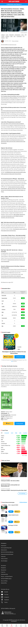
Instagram (6, 597)
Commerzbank (19, 36)
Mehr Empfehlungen (22, 493)
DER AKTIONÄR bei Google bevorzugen (8, 44)
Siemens (2, 441)
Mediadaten (3, 543)
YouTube (6, 594)
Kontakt (6, 591)
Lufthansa (7, 36)
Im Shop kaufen (19, 356)
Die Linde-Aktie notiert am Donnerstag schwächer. (12, 123)
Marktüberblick (4, 574)
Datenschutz (4, 549)
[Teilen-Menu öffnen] (21, 625)
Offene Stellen (4, 558)
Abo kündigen (4, 560)
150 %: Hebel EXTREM (13, 505)
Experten (3, 572)
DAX (14, 36)
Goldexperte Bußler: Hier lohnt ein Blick (10, 480)
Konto (12, 361)
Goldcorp (3, 34)
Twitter (6, 602)
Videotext (3, 556)
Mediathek (3, 567)
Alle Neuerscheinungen (23, 502)
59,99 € (11, 532)
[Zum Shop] (7, 625)
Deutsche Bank (17, 34)
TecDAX (3, 36)
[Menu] (26, 1)
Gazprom (3, 37)
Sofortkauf (10, 356)
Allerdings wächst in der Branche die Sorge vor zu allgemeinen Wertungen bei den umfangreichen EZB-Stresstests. (13, 141)
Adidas (2, 437)
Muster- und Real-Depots (7, 576)
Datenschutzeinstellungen (7, 554)
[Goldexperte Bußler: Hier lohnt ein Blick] (14, 469)
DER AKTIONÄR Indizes (6, 578)
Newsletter (3, 570)
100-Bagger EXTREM (13, 525)
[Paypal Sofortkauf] (8, 423)
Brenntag (3, 449)
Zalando (2, 435)
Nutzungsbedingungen (6, 547)
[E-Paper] (11, 625)
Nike (6, 37)
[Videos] (2, 625)
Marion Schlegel (15, 41)
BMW (2, 439)
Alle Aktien (3, 565)
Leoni (22, 34)
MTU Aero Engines (4, 453)
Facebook (6, 599)
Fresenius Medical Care (5, 445)
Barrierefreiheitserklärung (7, 552)
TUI (23, 36)
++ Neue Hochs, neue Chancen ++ (14, 4)
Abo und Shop (4, 580)
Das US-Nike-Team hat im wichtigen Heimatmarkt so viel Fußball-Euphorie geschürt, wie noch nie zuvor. (13, 216)
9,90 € (11, 521)
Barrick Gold (11, 34)
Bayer (2, 447)
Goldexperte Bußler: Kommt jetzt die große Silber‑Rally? (14, 490)
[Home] (16, 625)
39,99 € (11, 511)
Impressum (3, 545)
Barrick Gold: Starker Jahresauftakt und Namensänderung (10, 485)
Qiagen (2, 451)
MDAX (11, 36)
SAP (25, 34)
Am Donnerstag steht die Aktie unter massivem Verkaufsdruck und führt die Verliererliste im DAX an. (13, 276)
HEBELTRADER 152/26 (13, 515)
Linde (7, 34)
